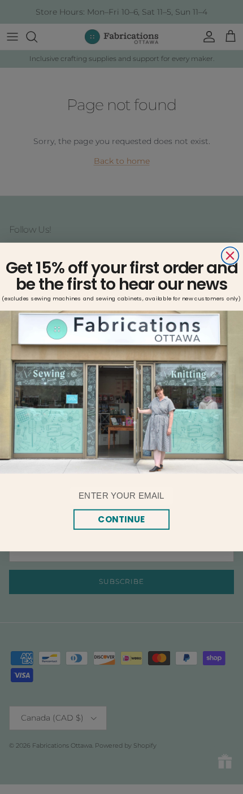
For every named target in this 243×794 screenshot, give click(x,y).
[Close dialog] (230, 255)
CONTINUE (121, 519)
